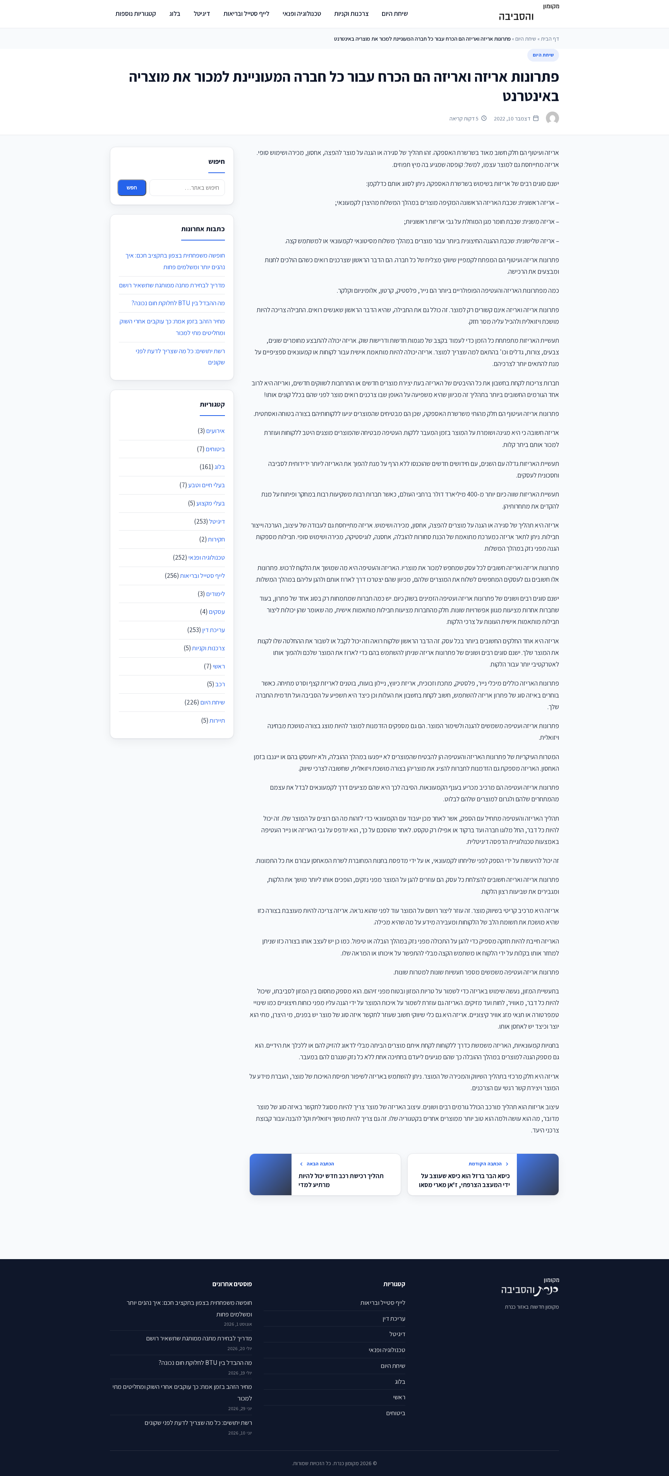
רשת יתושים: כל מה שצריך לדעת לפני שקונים (198, 1422)
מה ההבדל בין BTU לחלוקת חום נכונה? (178, 303)
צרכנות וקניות (351, 13)
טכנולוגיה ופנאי (302, 13)
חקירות (216, 539)
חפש (132, 188)
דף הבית (550, 38)
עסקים (217, 611)
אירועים (215, 430)
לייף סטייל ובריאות (246, 13)
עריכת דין (213, 629)
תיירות (217, 720)
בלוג (174, 13)
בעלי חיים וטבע (206, 485)
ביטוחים (215, 449)
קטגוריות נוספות (135, 13)
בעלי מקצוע (210, 503)
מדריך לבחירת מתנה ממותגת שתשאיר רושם (172, 285)
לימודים (215, 593)
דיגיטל (202, 13)
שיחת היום (395, 13)
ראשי (219, 666)
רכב (220, 684)
